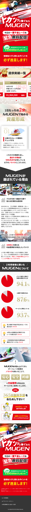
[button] (11, 100)
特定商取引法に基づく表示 (9, 504)
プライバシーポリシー (8, 501)
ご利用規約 (5, 498)
